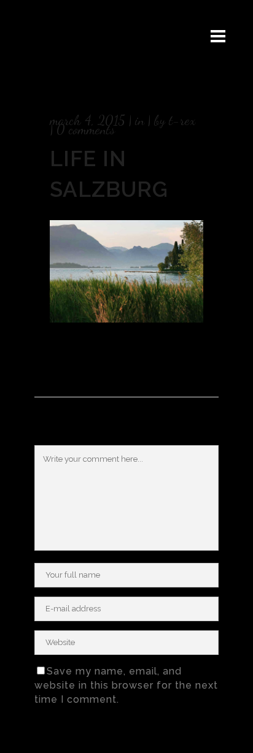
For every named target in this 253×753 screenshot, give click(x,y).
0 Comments (85, 129)
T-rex (182, 120)
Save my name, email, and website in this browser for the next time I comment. (126, 685)
